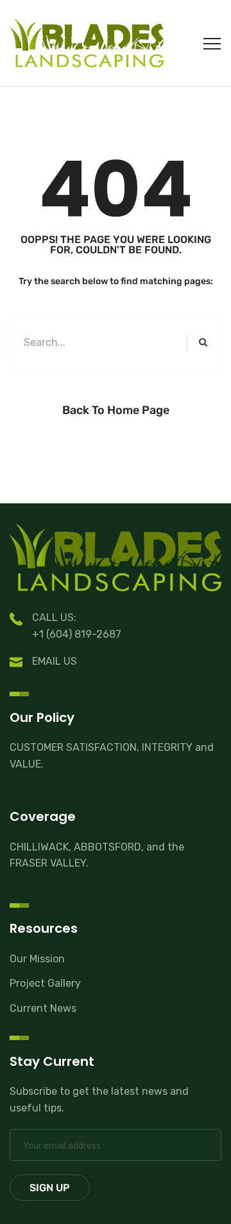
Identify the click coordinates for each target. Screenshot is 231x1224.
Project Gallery (45, 983)
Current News (43, 1008)
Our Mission (37, 959)
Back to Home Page (115, 410)
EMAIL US (54, 661)
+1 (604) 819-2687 (76, 634)
